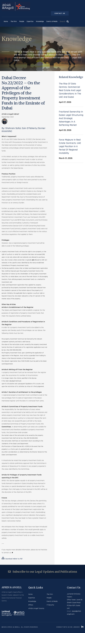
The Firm (14, 21)
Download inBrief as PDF (14, 559)
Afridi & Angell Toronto (36, 608)
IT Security (50, 605)
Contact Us (60, 13)
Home (6, 21)
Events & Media (51, 21)
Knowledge (40, 21)
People (21, 21)
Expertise (30, 21)
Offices (30, 605)
